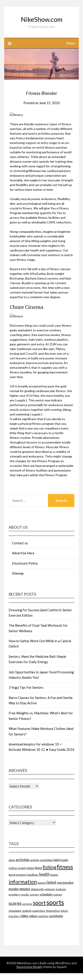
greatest (21, 874)
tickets (64, 910)
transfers (14, 916)
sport (39, 902)
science (57, 894)
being (57, 860)
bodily (64, 860)
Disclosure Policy (25, 563)
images (54, 874)
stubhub (26, 910)
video (24, 916)
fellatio (30, 868)
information (23, 881)
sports (55, 902)
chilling (13, 868)
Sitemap (18, 573)
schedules (46, 894)
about (12, 860)
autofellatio (46, 860)
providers (14, 894)
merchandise (65, 882)
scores (15, 903)
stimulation (15, 910)
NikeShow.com (41, 19)
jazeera (41, 882)
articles (34, 860)
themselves (53, 910)
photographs (37, 889)
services (27, 903)
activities (23, 859)
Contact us (20, 543)
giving (12, 874)
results (25, 894)
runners (34, 894)
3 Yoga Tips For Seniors (26, 687)
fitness (65, 866)
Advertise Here (23, 553)
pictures (50, 889)
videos (33, 916)
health (44, 874)
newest (24, 889)
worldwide (56, 916)
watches (43, 916)
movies (14, 889)
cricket (21, 868)
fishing (49, 867)
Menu (70, 43)
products (61, 889)
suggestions (38, 910)
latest (51, 882)
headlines (33, 874)
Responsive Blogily (29, 967)
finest (38, 868)
